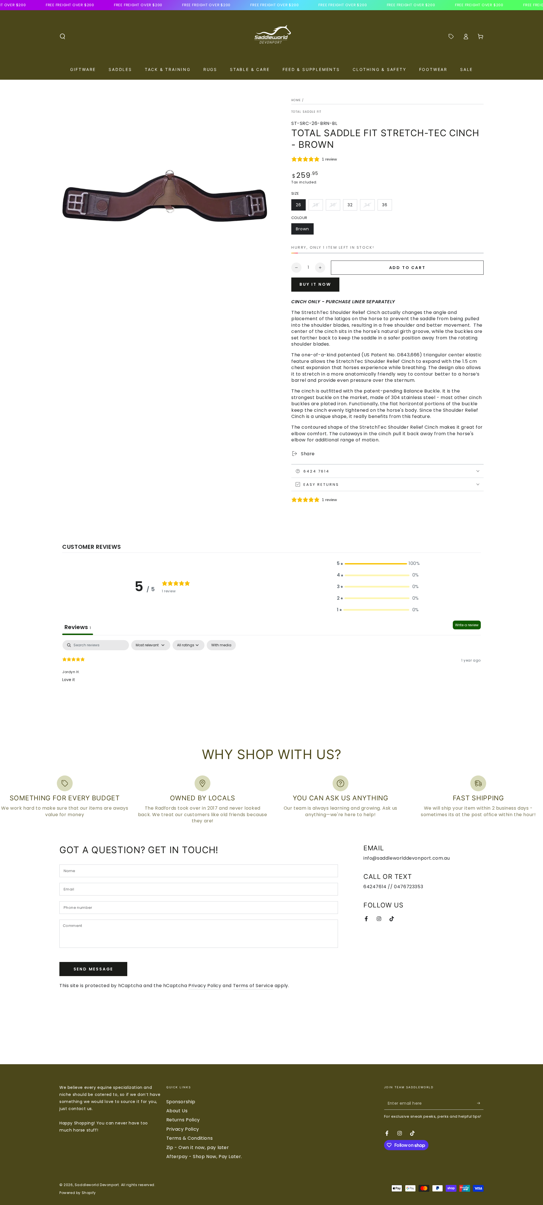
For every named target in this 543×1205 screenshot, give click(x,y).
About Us (177, 1111)
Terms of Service (253, 985)
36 (387, 206)
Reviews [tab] (77, 627)
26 (301, 206)
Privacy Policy (204, 985)
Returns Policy (183, 1120)
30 (335, 206)
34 (369, 206)
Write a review (467, 625)
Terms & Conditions (189, 1138)
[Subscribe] (480, 1103)
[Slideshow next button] (424, 1042)
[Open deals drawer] (451, 36)
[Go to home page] (271, 36)
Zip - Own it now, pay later (197, 1147)
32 (352, 206)
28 (318, 206)
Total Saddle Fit (306, 112)
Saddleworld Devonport (97, 1184)
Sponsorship (181, 1101)
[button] (62, 36)
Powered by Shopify (77, 1193)
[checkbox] (221, 645)
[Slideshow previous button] (118, 1042)
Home (296, 100)
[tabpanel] (271, 676)
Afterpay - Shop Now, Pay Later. (204, 1156)
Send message (93, 969)
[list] (271, 799)
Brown (305, 230)
